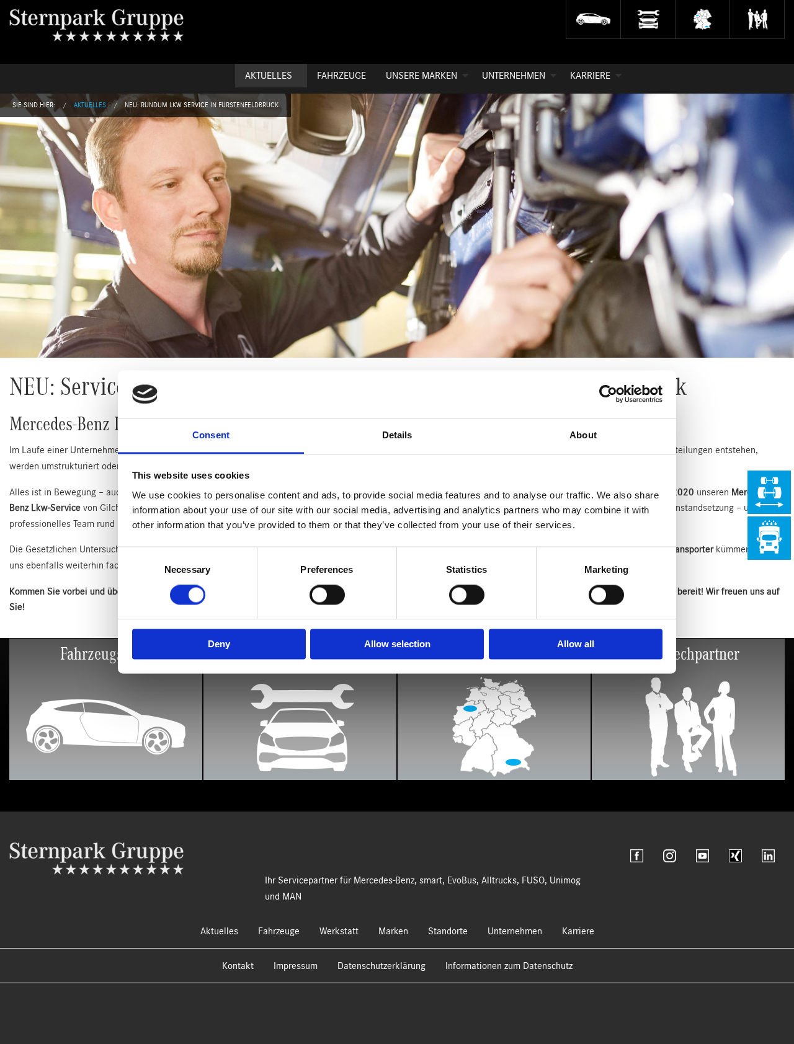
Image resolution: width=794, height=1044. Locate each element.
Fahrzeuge (341, 76)
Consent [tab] (211, 435)
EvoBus (461, 880)
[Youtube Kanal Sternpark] (702, 856)
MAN (291, 896)
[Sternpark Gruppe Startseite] (96, 858)
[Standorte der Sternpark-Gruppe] (702, 19)
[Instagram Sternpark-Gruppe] (669, 856)
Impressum (296, 966)
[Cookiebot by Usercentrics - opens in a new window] (608, 394)
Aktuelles (268, 76)
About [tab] (583, 435)
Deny (219, 644)
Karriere (590, 76)
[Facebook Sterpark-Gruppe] (636, 856)
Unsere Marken (421, 76)
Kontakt (238, 966)
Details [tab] (397, 435)
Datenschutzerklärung (381, 966)
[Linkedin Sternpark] (768, 856)
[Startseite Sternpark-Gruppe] (106, 25)
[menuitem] (271, 75)
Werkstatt (339, 931)
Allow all (575, 644)
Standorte (448, 931)
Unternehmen (513, 76)
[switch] (327, 595)
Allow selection (397, 644)
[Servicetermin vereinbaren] (647, 19)
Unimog (565, 880)
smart (430, 880)
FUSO (533, 880)
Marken (393, 931)
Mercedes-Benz (384, 880)
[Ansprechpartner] (757, 19)
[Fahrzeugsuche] (593, 19)
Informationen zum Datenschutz (509, 966)
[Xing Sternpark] (735, 856)
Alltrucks (499, 880)
